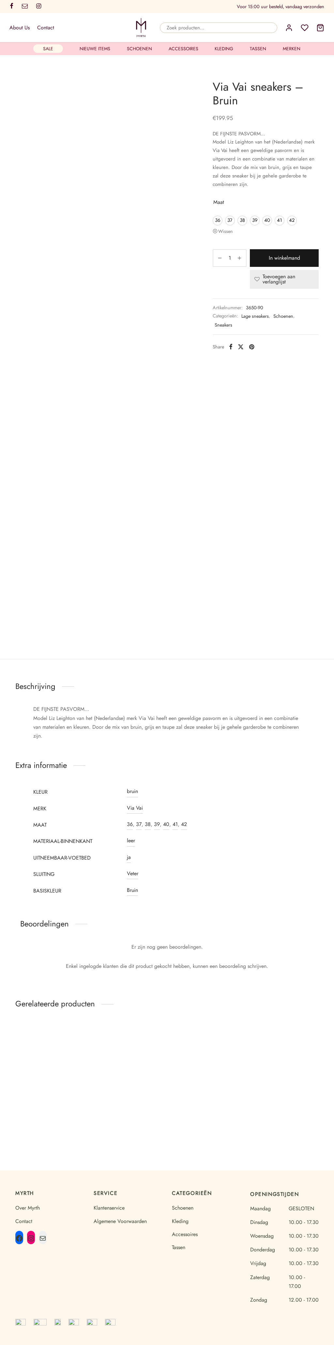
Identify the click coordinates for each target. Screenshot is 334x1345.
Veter (132, 873)
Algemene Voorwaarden (120, 1221)
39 (157, 824)
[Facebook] (230, 346)
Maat (218, 202)
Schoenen (139, 48)
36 (130, 824)
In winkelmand (284, 258)
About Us (19, 27)
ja (129, 857)
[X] (240, 346)
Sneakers (223, 325)
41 (175, 824)
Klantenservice (109, 1208)
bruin (132, 791)
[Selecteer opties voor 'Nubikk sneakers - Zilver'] (231, 1048)
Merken (291, 48)
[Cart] (320, 28)
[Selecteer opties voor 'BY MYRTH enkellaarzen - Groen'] (75, 1048)
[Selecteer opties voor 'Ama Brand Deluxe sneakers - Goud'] (153, 1048)
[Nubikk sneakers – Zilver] (206, 1058)
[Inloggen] (289, 28)
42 (184, 824)
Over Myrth (27, 1208)
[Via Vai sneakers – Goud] (284, 1058)
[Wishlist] (305, 28)
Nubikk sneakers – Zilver (206, 1100)
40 (166, 824)
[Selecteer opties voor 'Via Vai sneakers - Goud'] (309, 1048)
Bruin (132, 890)
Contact (45, 27)
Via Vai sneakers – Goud (284, 1100)
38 (148, 824)
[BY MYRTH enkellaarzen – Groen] (49, 1058)
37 (139, 824)
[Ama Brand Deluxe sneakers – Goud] (128, 1058)
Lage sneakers (255, 316)
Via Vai (135, 808)
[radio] (217, 220)
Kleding (224, 48)
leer (131, 840)
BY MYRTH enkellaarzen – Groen (44, 1103)
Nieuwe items (95, 48)
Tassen (258, 48)
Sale (48, 48)
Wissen (225, 231)
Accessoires (183, 48)
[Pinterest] (252, 346)
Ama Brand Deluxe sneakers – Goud (127, 1103)
